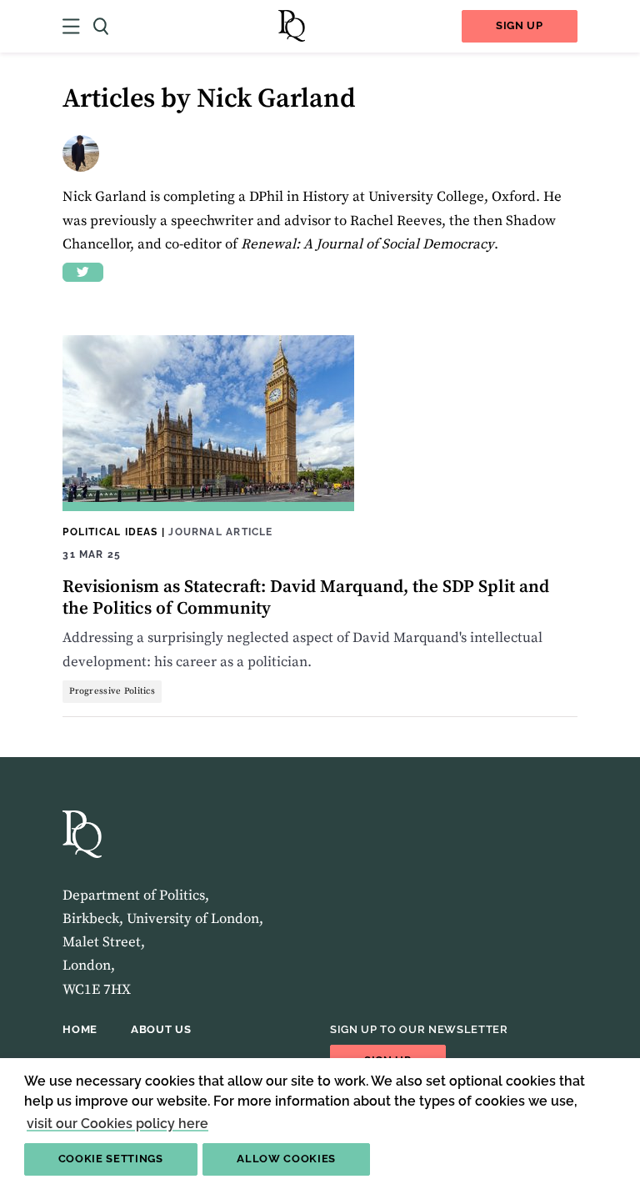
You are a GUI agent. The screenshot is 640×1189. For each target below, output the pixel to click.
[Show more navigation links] (71, 26)
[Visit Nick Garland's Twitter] (82, 272)
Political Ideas (110, 531)
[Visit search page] (100, 26)
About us (161, 1029)
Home (80, 1029)
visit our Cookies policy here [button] (117, 1123)
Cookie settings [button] (110, 1158)
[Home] (291, 26)
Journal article (220, 531)
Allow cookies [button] (286, 1158)
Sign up (519, 25)
